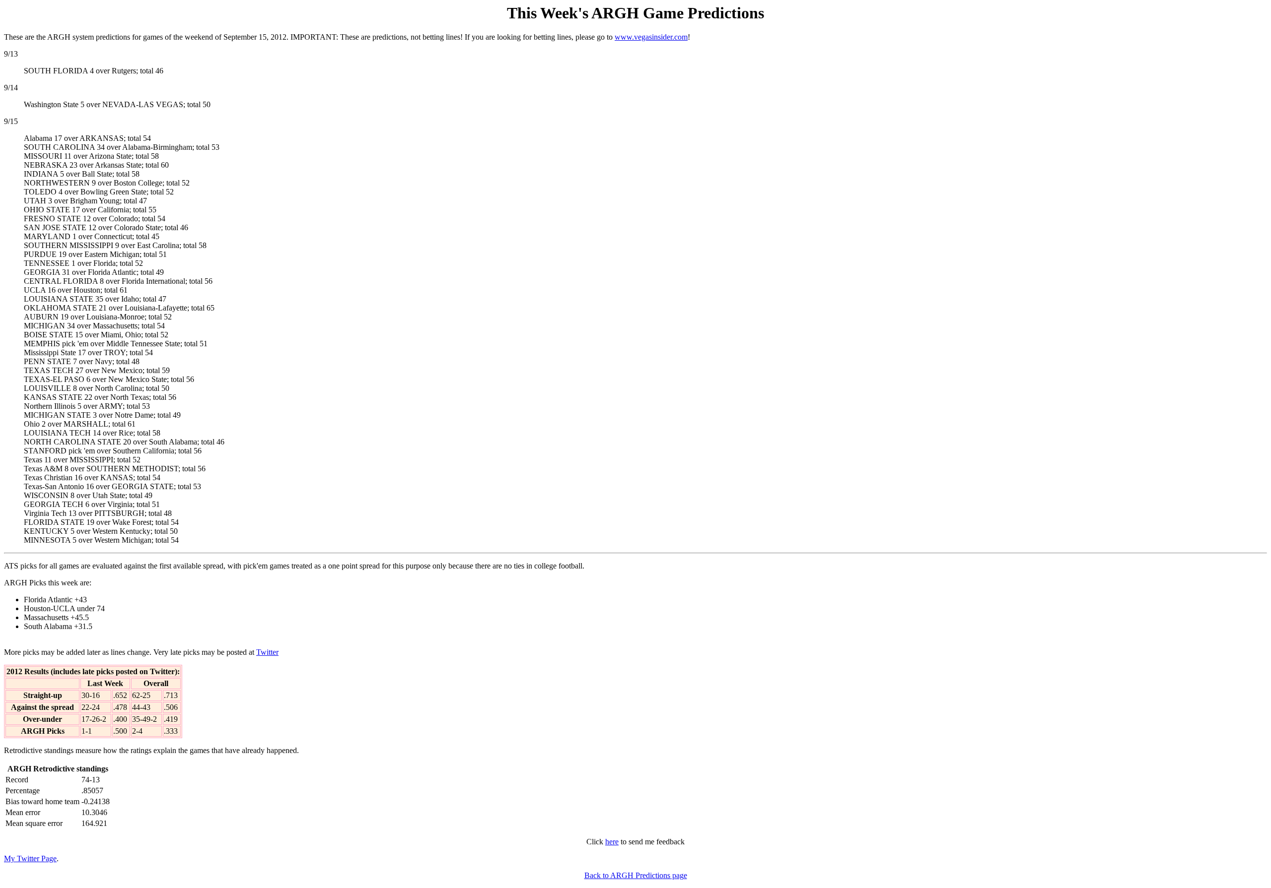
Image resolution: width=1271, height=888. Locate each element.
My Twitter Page (30, 858)
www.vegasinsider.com (651, 37)
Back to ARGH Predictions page (635, 875)
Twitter (267, 652)
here (612, 841)
